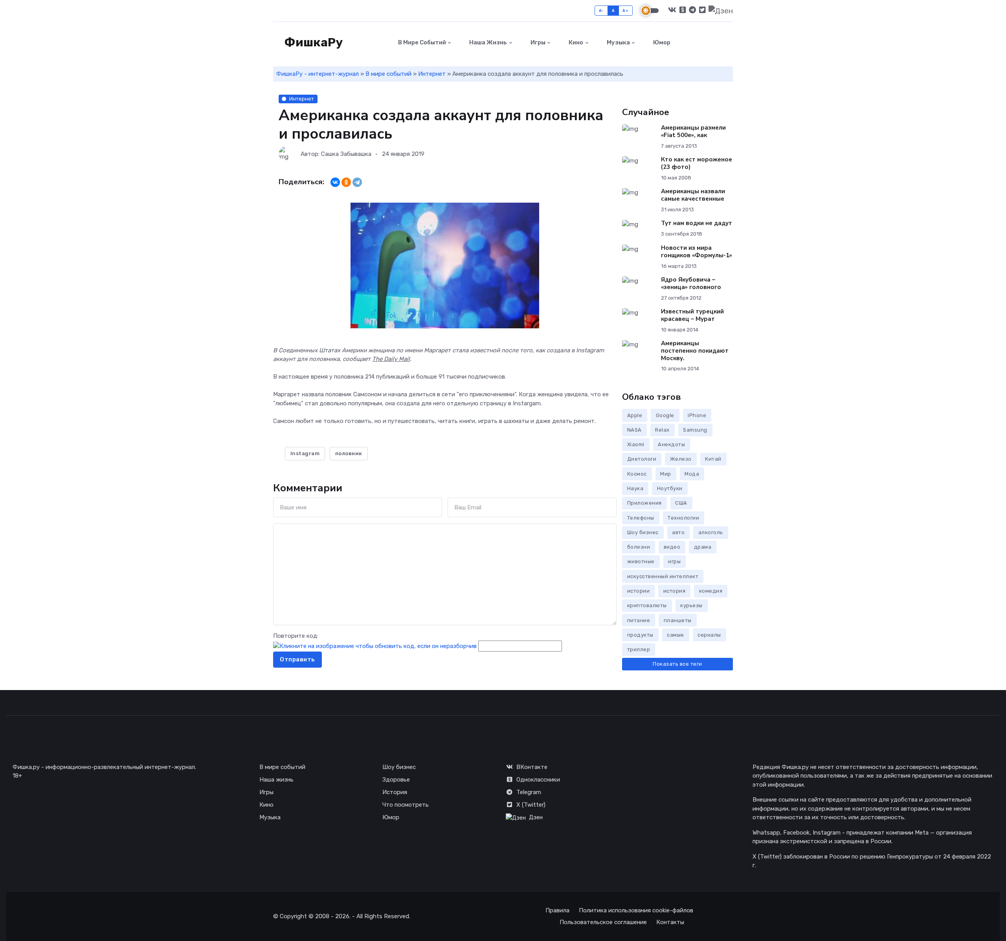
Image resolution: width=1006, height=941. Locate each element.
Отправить (297, 659)
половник (348, 453)
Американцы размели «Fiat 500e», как (693, 131)
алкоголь (710, 532)
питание (638, 620)
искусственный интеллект (663, 576)
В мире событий (421, 42)
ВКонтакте (531, 767)
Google (665, 415)
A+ (625, 10)
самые (675, 635)
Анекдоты (671, 444)
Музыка (618, 42)
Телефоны (640, 518)
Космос (637, 474)
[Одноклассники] (346, 182)
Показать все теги (677, 664)
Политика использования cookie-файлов (636, 910)
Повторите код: (295, 635)
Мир (665, 474)
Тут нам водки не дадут (696, 223)
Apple (635, 415)
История (394, 792)
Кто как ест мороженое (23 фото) (696, 163)
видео (672, 547)
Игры (537, 42)
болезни (638, 547)
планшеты (678, 620)
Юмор (661, 42)
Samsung (695, 430)
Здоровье (396, 779)
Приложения (644, 503)
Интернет (432, 73)
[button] (728, 42)
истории (638, 591)
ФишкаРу (312, 42)
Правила (557, 910)
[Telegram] (357, 182)
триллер (638, 649)
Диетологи (642, 459)
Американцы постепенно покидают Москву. (695, 350)
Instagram (305, 453)
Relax (662, 430)
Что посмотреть (405, 804)
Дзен (536, 817)
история (674, 591)
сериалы (709, 635)
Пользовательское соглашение (603, 922)
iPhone (697, 415)
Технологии (683, 518)
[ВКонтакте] (335, 182)
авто (678, 532)
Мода (692, 474)
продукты (640, 635)
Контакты (670, 922)
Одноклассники (538, 779)
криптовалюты (647, 605)
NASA (634, 430)
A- (601, 10)
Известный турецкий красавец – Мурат (692, 315)
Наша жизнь (487, 42)
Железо (681, 459)
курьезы (691, 605)
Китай (713, 459)
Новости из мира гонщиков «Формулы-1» (696, 251)
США (681, 503)
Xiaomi (635, 444)
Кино (575, 42)
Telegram (528, 792)
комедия (711, 591)
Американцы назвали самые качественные (693, 195)
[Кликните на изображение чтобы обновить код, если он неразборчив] (375, 646)
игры (674, 561)
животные (641, 561)
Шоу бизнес (643, 532)
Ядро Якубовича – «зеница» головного (691, 283)
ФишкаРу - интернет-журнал (317, 73)
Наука (635, 488)
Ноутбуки (670, 488)
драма (703, 547)
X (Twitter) (530, 804)
